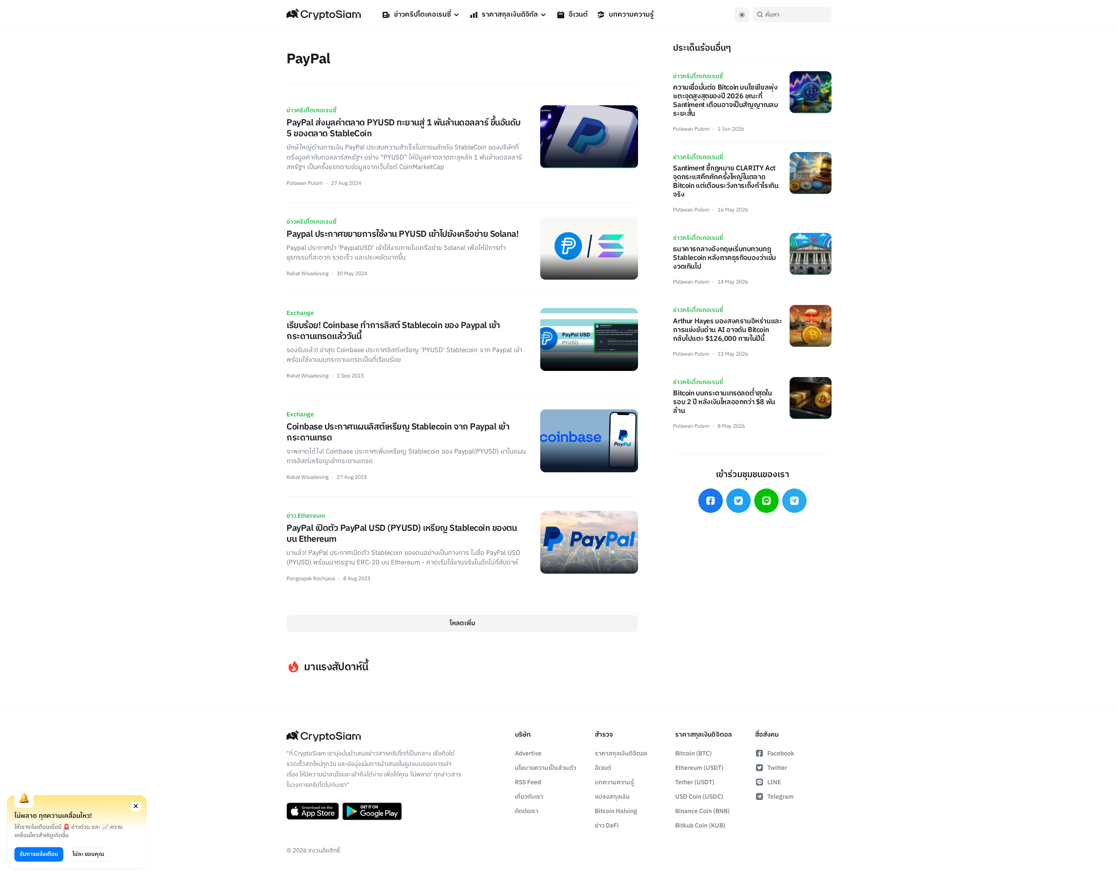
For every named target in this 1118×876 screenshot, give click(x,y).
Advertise (528, 753)
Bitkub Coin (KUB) (700, 825)
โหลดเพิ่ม (462, 623)
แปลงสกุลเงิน (612, 796)
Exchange (300, 313)
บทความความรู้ (631, 15)
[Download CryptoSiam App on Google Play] (372, 811)
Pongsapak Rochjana (310, 579)
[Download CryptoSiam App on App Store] (312, 811)
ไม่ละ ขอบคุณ (88, 854)
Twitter (777, 767)
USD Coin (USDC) (699, 796)
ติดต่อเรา (526, 811)
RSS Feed (528, 782)
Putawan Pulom (304, 183)
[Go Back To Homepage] (323, 15)
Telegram (780, 796)
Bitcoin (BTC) (693, 753)
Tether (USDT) (694, 782)
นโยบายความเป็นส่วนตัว (545, 767)
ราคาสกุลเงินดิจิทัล (510, 15)
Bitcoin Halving (616, 811)
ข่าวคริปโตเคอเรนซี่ (422, 15)
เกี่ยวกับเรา (529, 796)
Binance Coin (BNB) (702, 811)
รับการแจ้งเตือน (39, 854)
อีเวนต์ (578, 15)
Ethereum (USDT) (699, 767)
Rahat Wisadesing (307, 274)
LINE (774, 782)
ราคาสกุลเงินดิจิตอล (621, 753)
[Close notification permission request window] (136, 806)
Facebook (780, 753)
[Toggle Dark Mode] (742, 14)
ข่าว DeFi (607, 825)
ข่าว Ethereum (305, 516)
